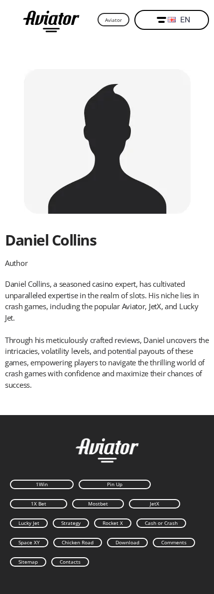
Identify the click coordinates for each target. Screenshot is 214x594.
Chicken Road (78, 542)
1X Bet (38, 503)
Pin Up (114, 484)
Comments (174, 542)
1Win (42, 484)
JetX (154, 503)
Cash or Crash (161, 522)
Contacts (70, 561)
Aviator (113, 19)
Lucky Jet (28, 522)
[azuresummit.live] (51, 20)
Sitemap (28, 561)
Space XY (29, 542)
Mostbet (98, 503)
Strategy (71, 522)
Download (127, 542)
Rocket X (113, 522)
